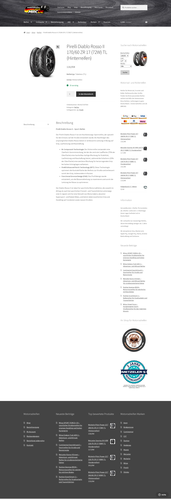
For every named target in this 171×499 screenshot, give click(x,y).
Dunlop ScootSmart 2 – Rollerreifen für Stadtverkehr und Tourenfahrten (135, 298)
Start (28, 32)
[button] (58, 47)
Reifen (26, 22)
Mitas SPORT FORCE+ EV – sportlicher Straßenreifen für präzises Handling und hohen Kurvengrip (133, 256)
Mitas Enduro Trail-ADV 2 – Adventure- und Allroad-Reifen (134, 265)
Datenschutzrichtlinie (64, 12)
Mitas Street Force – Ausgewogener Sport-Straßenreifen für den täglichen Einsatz (134, 307)
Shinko (126, 472)
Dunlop (126, 440)
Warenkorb (109, 7)
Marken (94, 22)
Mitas (126, 463)
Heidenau (127, 445)
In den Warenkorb (86, 94)
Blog (69, 7)
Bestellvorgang (86, 7)
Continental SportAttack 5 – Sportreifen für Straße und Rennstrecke (133, 272)
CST (125, 436)
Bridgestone (128, 427)
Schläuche (40, 22)
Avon (125, 423)
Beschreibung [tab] (29, 124)
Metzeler (127, 454)
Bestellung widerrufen (35, 440)
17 (77, 110)
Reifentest (82, 22)
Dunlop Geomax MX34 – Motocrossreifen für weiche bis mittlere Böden (134, 289)
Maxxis (126, 450)
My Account (31, 432)
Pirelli (81, 110)
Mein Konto (98, 7)
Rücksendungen (33, 436)
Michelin (127, 458)
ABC (69, 22)
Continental (128, 432)
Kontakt (78, 12)
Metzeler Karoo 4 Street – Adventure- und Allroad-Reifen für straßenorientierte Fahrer (134, 281)
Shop (76, 7)
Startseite (60, 7)
